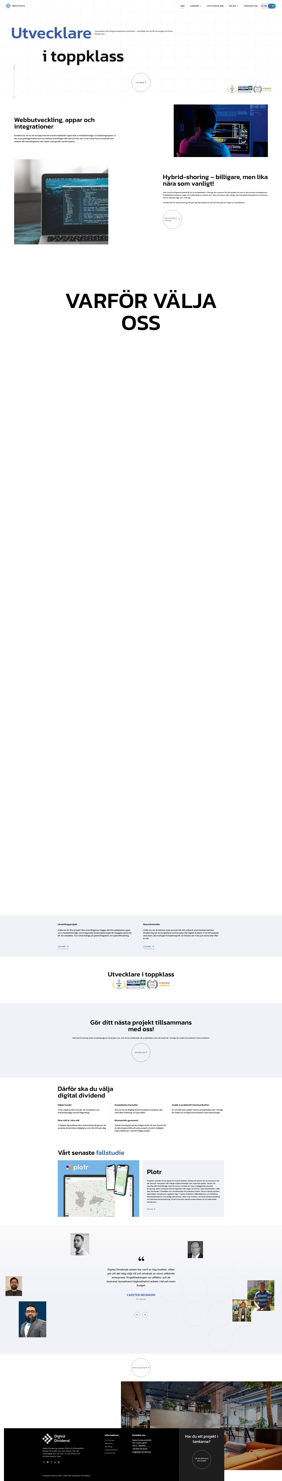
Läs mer (61, 946)
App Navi (142, 1299)
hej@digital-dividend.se (141, 1451)
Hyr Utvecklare (215, 5)
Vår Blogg (108, 1446)
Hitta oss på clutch (140, 1367)
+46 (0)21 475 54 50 (139, 1448)
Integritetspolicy (111, 1449)
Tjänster (194, 5)
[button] (145, 1314)
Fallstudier (109, 1443)
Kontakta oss (140, 1052)
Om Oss (232, 5)
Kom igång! (140, 82)
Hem (183, 5)
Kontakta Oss (251, 5)
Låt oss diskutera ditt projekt (201, 1459)
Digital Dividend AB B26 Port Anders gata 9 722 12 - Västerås (141, 1443)
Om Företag (109, 1440)
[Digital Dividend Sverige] (15, 5)
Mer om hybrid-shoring (171, 219)
